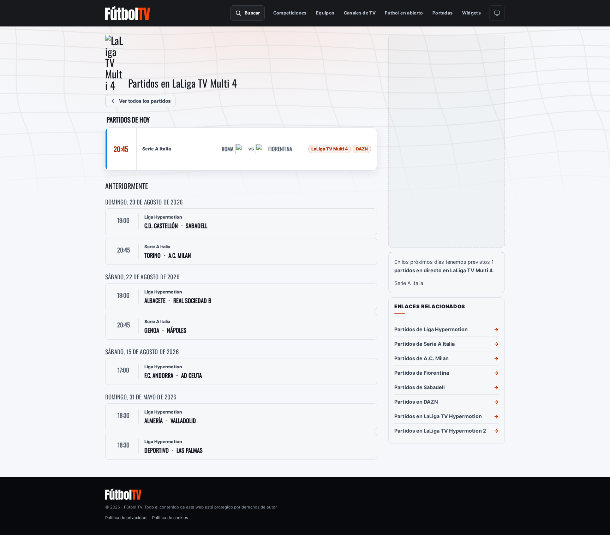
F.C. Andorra (158, 375)
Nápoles (176, 330)
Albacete (155, 300)
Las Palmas (190, 450)
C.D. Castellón (161, 225)
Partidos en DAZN (416, 402)
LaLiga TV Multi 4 (329, 148)
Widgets (471, 13)
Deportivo (156, 450)
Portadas (442, 13)
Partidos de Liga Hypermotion (431, 329)
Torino (152, 255)
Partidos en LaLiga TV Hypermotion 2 (440, 431)
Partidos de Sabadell (419, 387)
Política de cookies (170, 517)
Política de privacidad (125, 517)
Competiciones (290, 13)
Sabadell (196, 225)
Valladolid (183, 420)
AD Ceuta (191, 375)
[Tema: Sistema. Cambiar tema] (497, 13)
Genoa (151, 330)
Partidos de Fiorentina (421, 373)
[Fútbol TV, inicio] (127, 13)
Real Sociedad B (192, 300)
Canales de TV (360, 13)
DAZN (362, 148)
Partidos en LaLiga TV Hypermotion (438, 416)
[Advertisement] (447, 141)
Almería (153, 420)
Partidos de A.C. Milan (421, 358)
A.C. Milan (179, 255)
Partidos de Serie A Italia (424, 344)
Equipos (325, 13)
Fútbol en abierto (404, 13)
